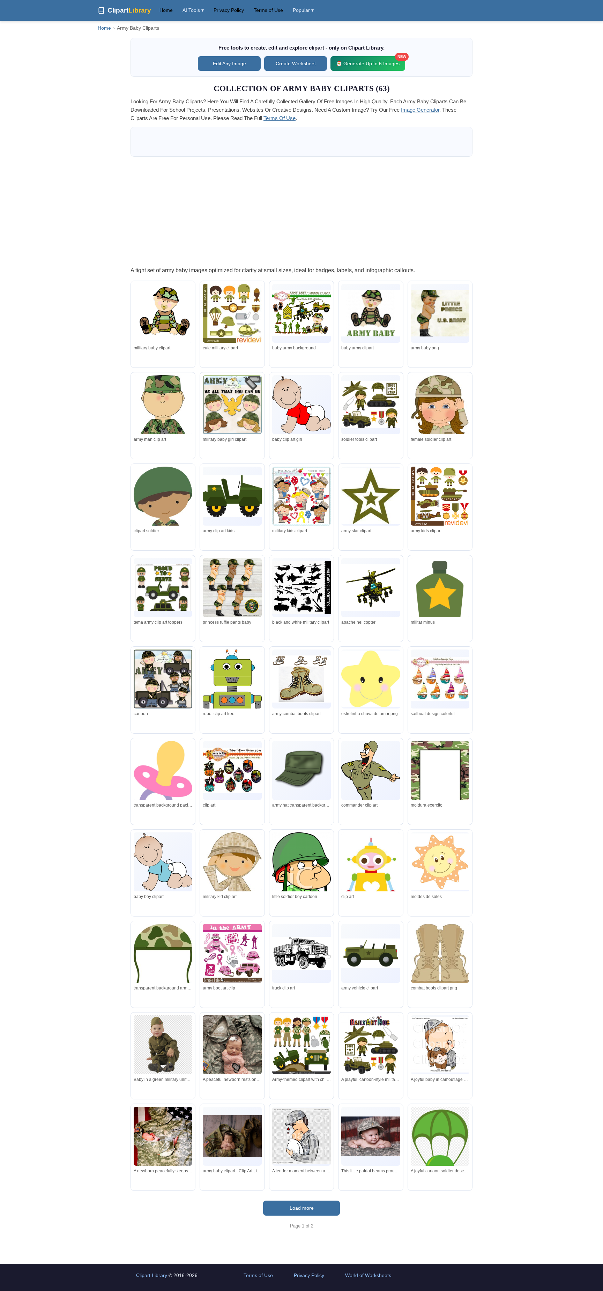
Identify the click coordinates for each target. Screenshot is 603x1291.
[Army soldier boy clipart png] (301, 877)
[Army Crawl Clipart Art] (163, 862)
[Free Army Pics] (370, 776)
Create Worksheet (296, 63)
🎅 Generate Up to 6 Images (370, 61)
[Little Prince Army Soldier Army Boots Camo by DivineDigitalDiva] (232, 587)
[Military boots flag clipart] (440, 955)
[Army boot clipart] (301, 679)
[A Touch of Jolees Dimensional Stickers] (163, 426)
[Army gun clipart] (301, 587)
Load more (302, 1208)
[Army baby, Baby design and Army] (440, 679)
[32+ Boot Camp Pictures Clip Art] (370, 496)
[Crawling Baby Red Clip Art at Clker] (301, 404)
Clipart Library (151, 1275)
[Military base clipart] (370, 953)
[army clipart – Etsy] (163, 587)
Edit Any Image (229, 63)
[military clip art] (232, 496)
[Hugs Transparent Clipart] (301, 496)
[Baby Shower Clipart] (163, 781)
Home (166, 10)
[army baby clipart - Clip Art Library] (232, 1136)
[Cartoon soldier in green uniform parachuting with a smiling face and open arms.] (440, 1161)
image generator (420, 110)
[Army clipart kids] (370, 404)
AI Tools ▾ (193, 10)
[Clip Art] (232, 694)
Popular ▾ (303, 10)
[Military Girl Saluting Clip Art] (440, 433)
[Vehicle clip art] (301, 953)
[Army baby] (370, 313)
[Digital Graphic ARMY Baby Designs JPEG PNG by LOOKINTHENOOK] (163, 313)
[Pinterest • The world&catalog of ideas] (232, 313)
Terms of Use (268, 10)
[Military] (232, 404)
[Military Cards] (163, 679)
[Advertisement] (301, 211)
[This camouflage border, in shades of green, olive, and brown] (440, 785)
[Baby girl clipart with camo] (440, 313)
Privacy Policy (229, 10)
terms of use (279, 118)
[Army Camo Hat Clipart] (301, 770)
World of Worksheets (368, 1275)
